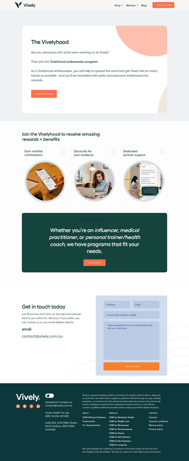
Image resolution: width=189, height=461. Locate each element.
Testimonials (89, 421)
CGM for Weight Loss (119, 421)
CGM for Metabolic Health (121, 417)
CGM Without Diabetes (94, 417)
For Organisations (91, 425)
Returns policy (156, 425)
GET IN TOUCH (45, 94)
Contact (153, 417)
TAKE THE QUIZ (164, 5)
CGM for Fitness (116, 433)
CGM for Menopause (119, 425)
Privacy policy (156, 429)
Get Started (94, 262)
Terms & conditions (158, 421)
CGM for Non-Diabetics (120, 441)
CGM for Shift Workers (119, 437)
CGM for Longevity (118, 445)
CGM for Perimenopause (120, 429)
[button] (118, 5)
